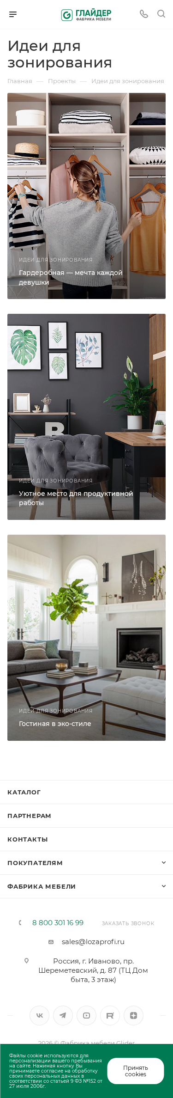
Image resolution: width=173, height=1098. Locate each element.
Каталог (24, 792)
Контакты (27, 839)
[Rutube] (110, 1015)
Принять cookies (135, 1070)
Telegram (63, 1015)
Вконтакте (39, 1015)
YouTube (86, 1015)
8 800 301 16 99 (58, 922)
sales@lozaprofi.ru (93, 941)
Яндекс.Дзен (133, 1015)
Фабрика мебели (41, 886)
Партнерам (29, 815)
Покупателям (35, 862)
